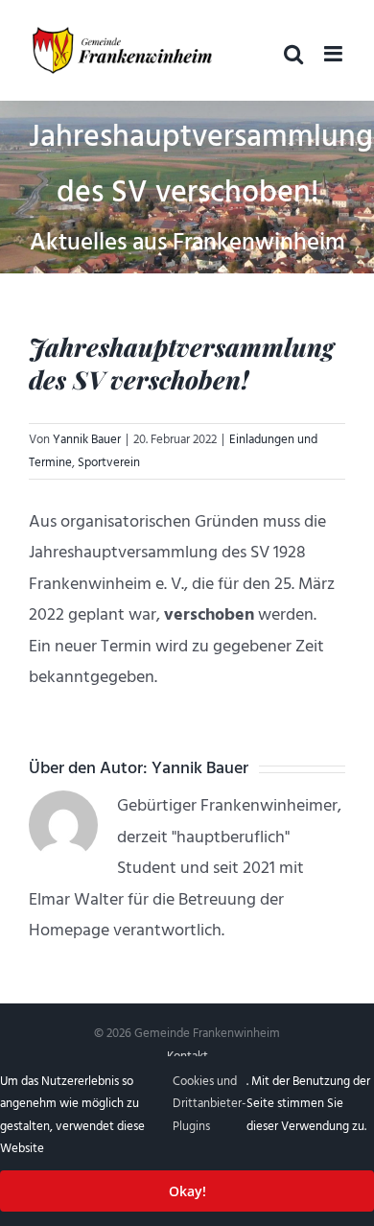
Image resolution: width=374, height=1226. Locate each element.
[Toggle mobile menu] (334, 53)
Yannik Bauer (87, 439)
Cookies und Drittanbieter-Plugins (209, 1104)
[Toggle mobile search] (293, 53)
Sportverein (109, 462)
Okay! (187, 1191)
